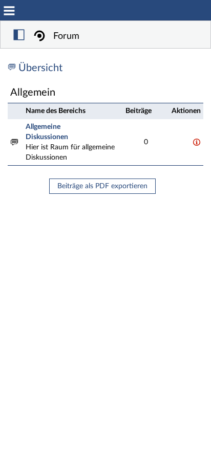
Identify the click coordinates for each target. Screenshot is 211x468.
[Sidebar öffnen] (19, 36)
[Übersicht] (13, 68)
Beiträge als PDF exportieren (102, 186)
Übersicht (40, 68)
